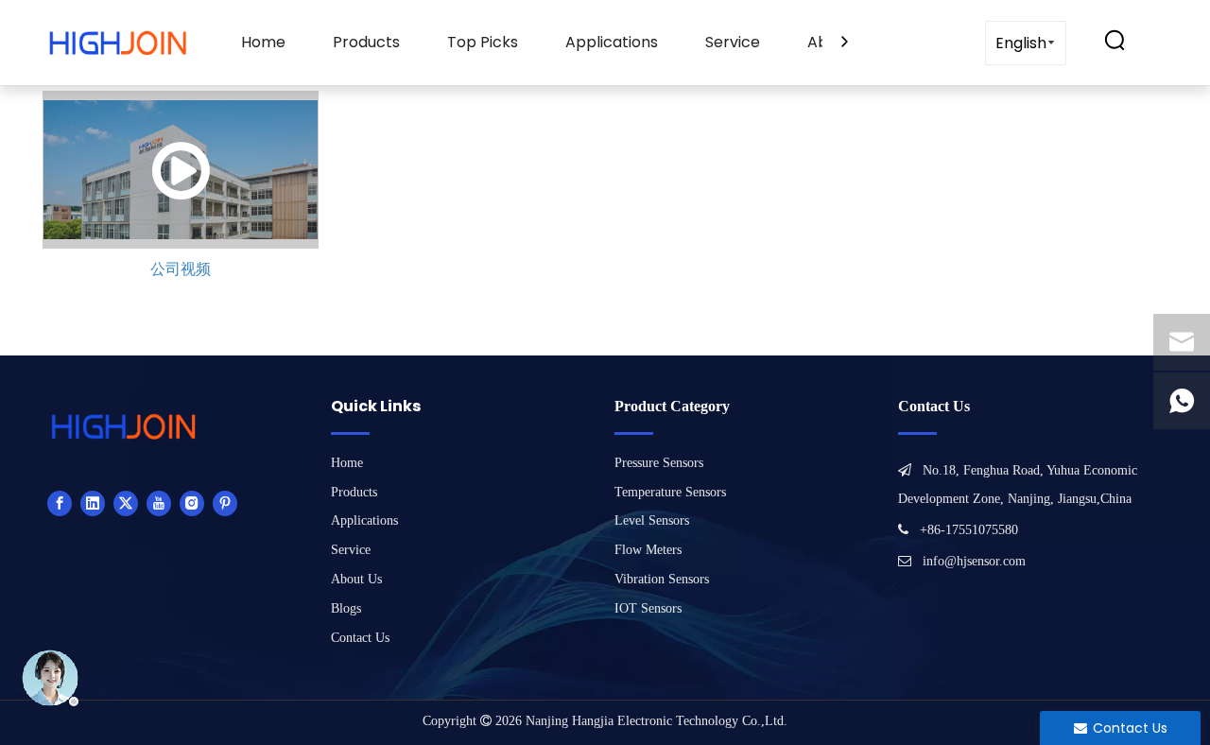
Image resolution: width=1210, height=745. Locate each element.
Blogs (346, 608)
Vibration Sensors (661, 579)
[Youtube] (159, 503)
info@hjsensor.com (974, 561)
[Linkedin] (92, 503)
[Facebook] (59, 503)
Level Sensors (651, 520)
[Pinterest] (225, 503)
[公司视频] (180, 170)
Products (366, 42)
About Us (356, 579)
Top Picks (482, 42)
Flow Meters (648, 550)
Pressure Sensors (658, 463)
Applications (611, 42)
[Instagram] (192, 503)
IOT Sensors (648, 608)
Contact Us (360, 638)
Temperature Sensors (670, 492)
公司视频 (180, 269)
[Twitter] (125, 503)
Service (732, 42)
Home (263, 42)
